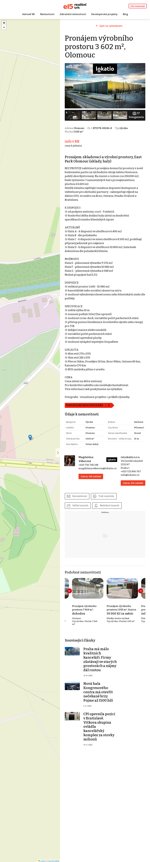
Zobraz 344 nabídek (133, 483)
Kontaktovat (79, 496)
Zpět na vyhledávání (110, 25)
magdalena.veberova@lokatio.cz (98, 468)
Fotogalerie (136, 115)
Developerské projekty (104, 14)
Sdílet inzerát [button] (80, 505)
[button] (30, 438)
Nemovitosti (47, 14)
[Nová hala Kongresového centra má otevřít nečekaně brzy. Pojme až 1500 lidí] (72, 685)
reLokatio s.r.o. (130, 457)
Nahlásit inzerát (109, 505)
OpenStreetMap (53, 861)
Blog (125, 14)
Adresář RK (28, 14)
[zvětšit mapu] (58, 452)
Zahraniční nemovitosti (73, 14)
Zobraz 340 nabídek (91, 476)
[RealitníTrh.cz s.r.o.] (74, 5)
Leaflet (42, 861)
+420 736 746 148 (88, 465)
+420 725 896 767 (131, 471)
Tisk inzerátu (106, 496)
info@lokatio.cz (130, 475)
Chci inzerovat (137, 6)
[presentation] (69, 591)
